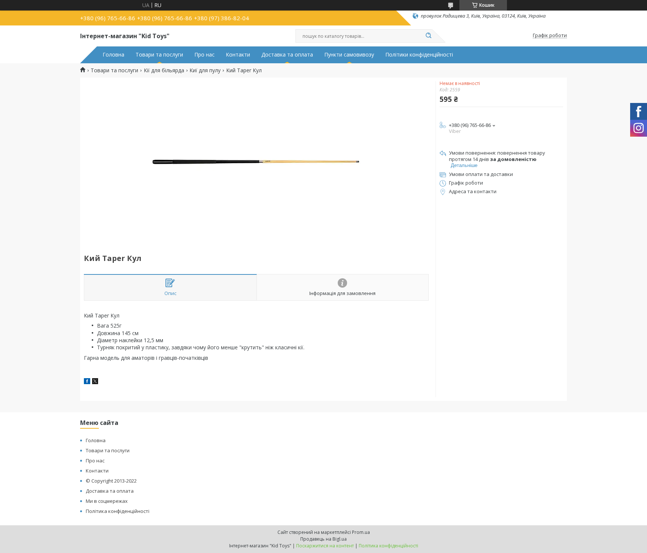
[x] (95, 382)
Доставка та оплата (287, 54)
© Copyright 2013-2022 (111, 480)
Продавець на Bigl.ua (323, 539)
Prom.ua (361, 532)
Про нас (204, 54)
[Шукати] (428, 36)
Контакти (238, 54)
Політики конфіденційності (419, 54)
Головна (113, 54)
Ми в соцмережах (107, 501)
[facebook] (87, 382)
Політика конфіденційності (117, 511)
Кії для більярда (164, 70)
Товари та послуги (159, 54)
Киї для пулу (205, 70)
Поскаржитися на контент (325, 546)
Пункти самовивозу (349, 54)
